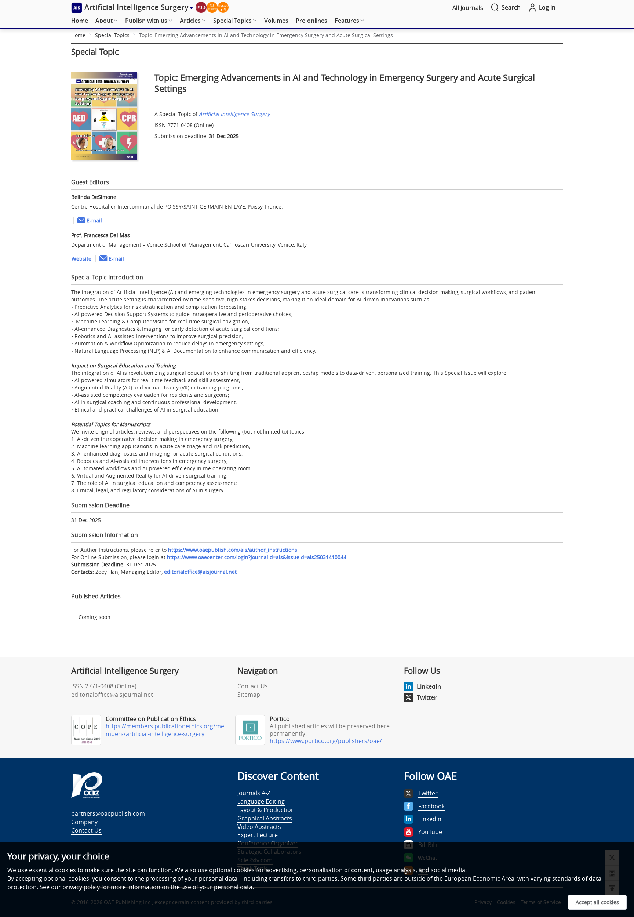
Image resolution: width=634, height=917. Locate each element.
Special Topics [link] (112, 35)
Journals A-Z (253, 793)
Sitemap (248, 695)
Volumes (276, 21)
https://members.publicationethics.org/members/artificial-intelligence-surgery (165, 730)
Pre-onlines (311, 21)
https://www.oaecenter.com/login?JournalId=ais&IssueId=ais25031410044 (256, 557)
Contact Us (252, 686)
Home (79, 21)
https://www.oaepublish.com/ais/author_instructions (232, 549)
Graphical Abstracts (264, 818)
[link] (266, 35)
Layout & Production (266, 810)
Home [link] (78, 35)
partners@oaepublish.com (108, 813)
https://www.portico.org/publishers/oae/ (326, 741)
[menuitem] (80, 21)
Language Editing (261, 801)
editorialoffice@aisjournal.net (200, 571)
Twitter (427, 697)
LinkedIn (429, 686)
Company (84, 822)
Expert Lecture (257, 835)
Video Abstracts (259, 827)
